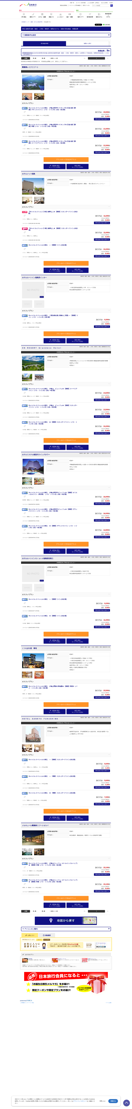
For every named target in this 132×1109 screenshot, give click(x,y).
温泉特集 (30, 958)
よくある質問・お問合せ (93, 2)
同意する (113, 1101)
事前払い (29, 54)
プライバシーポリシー (80, 1101)
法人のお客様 (104, 2)
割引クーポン (86, 5)
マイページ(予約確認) (75, 5)
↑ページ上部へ (109, 1002)
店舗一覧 (72, 2)
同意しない (103, 1101)
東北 (52, 53)
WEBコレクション (92, 958)
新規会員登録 (63, 5)
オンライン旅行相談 (81, 2)
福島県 (55, 53)
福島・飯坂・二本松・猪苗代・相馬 (68, 53)
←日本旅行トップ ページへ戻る (27, 1002)
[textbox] (101, 5)
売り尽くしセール (62, 958)
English (111, 2)
